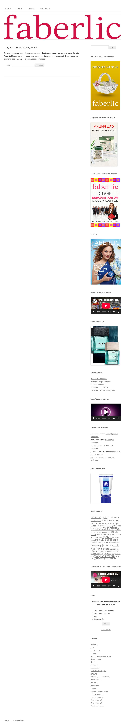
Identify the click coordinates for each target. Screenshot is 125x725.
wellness (108, 520)
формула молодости (109, 559)
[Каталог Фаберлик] (106, 284)
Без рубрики (95, 650)
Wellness (94, 644)
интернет (114, 529)
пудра (112, 549)
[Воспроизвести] (94, 312)
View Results (106, 630)
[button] (106, 412)
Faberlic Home (113, 517)
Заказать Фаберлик (98, 384)
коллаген (106, 532)
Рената (104, 523)
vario (99, 521)
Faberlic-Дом (99, 517)
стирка (103, 553)
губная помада (110, 527)
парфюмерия (105, 545)
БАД (117, 520)
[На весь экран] (118, 312)
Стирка (93, 688)
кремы (107, 537)
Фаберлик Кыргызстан (99, 387)
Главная (7, 9)
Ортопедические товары (100, 676)
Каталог (19, 9)
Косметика (95, 668)
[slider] (104, 418)
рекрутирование (106, 551)
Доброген (94, 523)
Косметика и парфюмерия (104, 610)
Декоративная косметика (101, 656)
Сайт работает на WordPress (14, 721)
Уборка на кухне (97, 694)
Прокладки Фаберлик (99, 379)
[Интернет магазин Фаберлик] (105, 109)
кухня (114, 537)
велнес (117, 525)
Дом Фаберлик (96, 659)
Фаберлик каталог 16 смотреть (103, 390)
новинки (94, 542)
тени (109, 554)
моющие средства (106, 539)
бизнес (101, 525)
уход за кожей (104, 556)
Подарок (31, 9)
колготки (99, 532)
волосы (93, 528)
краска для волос (96, 537)
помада (105, 548)
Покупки (94, 682)
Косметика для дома (102, 613)
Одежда (94, 674)
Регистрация (45, 9)
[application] (106, 305)
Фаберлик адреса (97, 706)
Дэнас (100, 523)
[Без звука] (114, 312)
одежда (101, 542)
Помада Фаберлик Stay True (101, 381)
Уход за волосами (97, 697)
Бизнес (93, 653)
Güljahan (94, 457)
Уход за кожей (96, 700)
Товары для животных (99, 691)
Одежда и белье (100, 619)
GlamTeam (94, 521)
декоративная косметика (105, 529)
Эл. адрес (8, 65)
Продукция (95, 685)
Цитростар (110, 523)
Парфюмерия (96, 679)
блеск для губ (109, 526)
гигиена (99, 528)
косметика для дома (109, 534)
